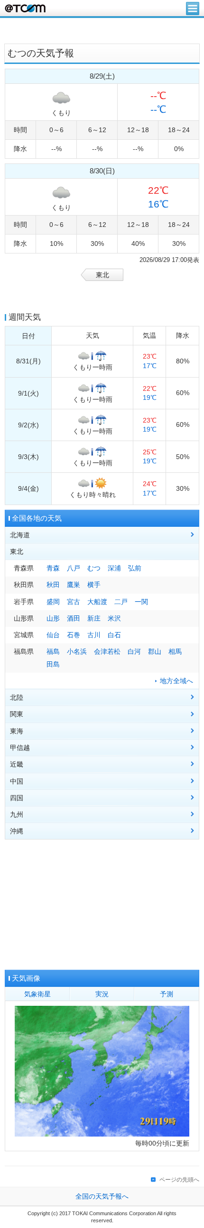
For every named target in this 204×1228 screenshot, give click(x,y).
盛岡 (53, 601)
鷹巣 (73, 584)
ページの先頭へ (179, 1179)
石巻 (73, 635)
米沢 (114, 618)
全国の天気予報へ (102, 1196)
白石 (114, 635)
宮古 (73, 601)
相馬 (175, 651)
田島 (53, 664)
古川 (94, 635)
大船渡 (97, 601)
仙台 (53, 635)
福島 (53, 651)
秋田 (53, 584)
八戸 (73, 568)
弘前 (134, 568)
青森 (53, 568)
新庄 (94, 618)
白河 (134, 651)
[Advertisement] (102, 30)
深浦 (114, 568)
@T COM (25, 8)
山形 (53, 618)
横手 (94, 584)
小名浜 (77, 651)
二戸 (121, 601)
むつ (94, 568)
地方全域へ (176, 681)
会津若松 (107, 651)
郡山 (154, 651)
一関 (141, 601)
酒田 (73, 618)
